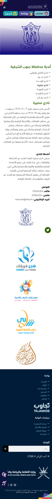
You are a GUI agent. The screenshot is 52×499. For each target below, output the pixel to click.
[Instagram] (11, 485)
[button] (4, 7)
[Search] (5, 449)
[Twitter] (48, 230)
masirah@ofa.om (24, 199)
